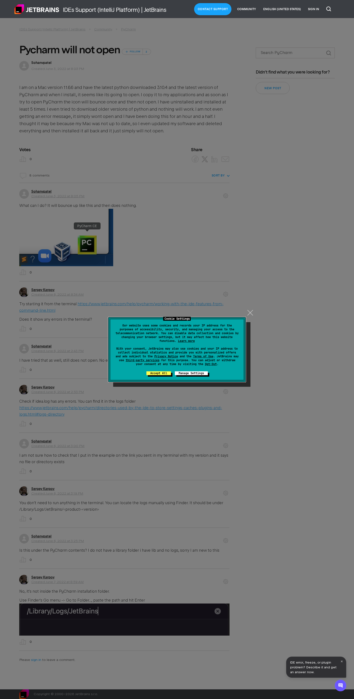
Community (246, 9)
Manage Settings (191, 373)
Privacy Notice (166, 356)
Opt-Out (211, 364)
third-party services (142, 360)
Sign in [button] (313, 9)
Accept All (158, 373)
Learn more (186, 341)
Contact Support (213, 9)
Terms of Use (203, 356)
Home (36, 9)
